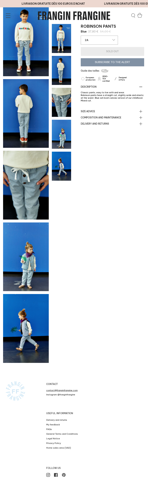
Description (89, 86)
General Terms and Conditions (62, 434)
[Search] (133, 15)
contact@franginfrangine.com (62, 390)
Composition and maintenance (101, 117)
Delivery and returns (95, 123)
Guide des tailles (90, 70)
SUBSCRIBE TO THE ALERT (112, 62)
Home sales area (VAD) (58, 447)
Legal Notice (53, 438)
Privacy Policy (53, 443)
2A (86, 40)
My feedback (53, 424)
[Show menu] (9, 16)
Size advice (88, 111)
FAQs (49, 429)
